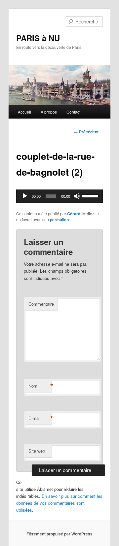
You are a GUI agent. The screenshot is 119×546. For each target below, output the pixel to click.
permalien (59, 219)
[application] (59, 196)
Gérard (73, 214)
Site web (36, 451)
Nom (40, 386)
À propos (49, 112)
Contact (73, 112)
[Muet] (76, 196)
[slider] (90, 195)
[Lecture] (24, 196)
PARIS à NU (38, 38)
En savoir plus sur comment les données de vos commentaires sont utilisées (59, 503)
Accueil (24, 112)
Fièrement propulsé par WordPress (59, 534)
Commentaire (41, 304)
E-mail (40, 418)
